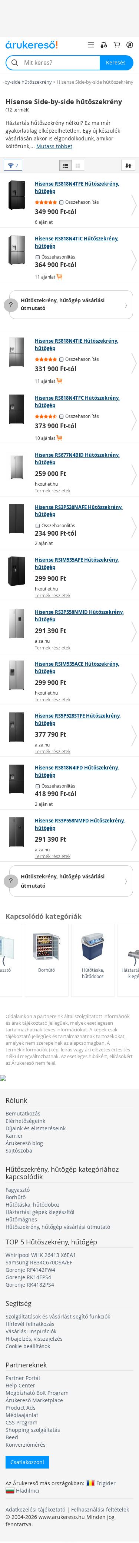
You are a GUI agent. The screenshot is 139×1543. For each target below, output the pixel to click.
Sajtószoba (19, 1150)
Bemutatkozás (23, 1113)
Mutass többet (54, 146)
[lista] (65, 165)
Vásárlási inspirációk (31, 1331)
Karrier (14, 1135)
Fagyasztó (18, 1189)
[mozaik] (78, 165)
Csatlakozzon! (27, 1462)
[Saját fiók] (129, 45)
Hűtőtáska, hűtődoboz (93, 973)
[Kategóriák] (90, 45)
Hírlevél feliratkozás (30, 1323)
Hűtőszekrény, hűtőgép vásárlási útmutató (58, 1226)
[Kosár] (116, 45)
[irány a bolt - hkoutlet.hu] (18, 466)
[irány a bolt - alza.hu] (18, 623)
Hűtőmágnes (21, 1219)
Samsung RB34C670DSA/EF (39, 1262)
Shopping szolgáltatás (33, 1429)
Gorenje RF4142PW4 (30, 1269)
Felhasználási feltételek (100, 1509)
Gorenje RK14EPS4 (28, 1277)
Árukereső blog (24, 1143)
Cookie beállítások (28, 1346)
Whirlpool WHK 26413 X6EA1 (41, 1254)
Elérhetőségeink (25, 1120)
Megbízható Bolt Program (37, 1392)
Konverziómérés (26, 1444)
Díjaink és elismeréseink (36, 1128)
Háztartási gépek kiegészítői (40, 1212)
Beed (12, 1437)
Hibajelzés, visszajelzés (34, 1338)
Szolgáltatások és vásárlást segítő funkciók (58, 1316)
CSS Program (21, 1422)
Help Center (20, 1385)
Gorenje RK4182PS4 (30, 1284)
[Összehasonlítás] (103, 45)
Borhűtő (46, 970)
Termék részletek (52, 490)
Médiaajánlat (22, 1415)
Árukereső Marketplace (34, 1400)
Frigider (106, 1483)
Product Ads (21, 1407)
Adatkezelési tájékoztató (35, 1509)
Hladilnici (27, 1490)
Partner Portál (23, 1377)
